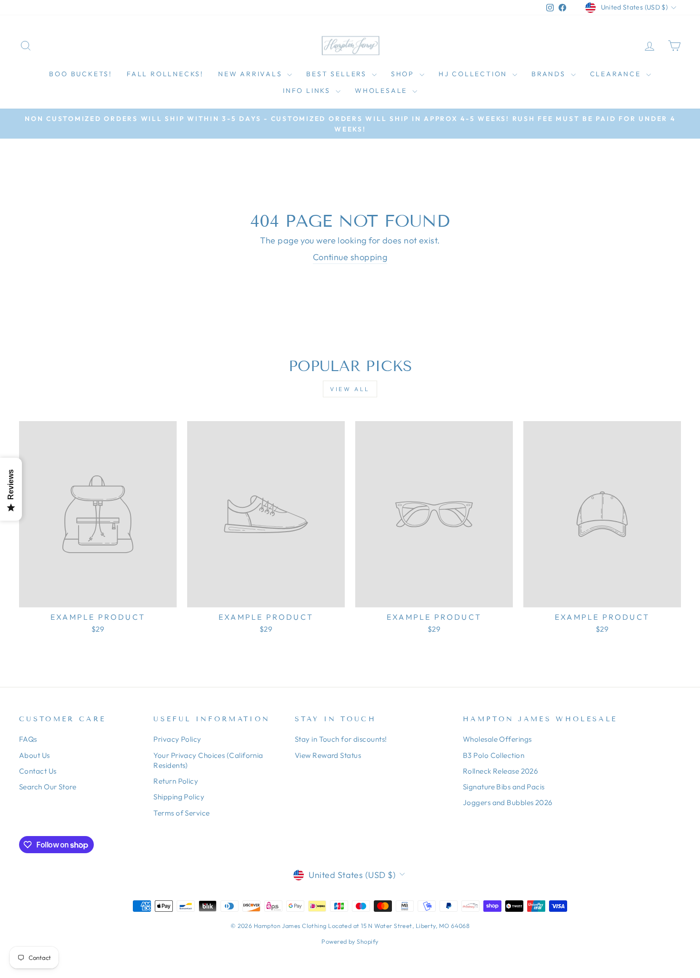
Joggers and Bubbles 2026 (508, 802)
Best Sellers (337, 74)
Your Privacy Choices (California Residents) (208, 760)
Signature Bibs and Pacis (504, 786)
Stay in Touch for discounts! (341, 739)
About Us (34, 755)
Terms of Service (181, 812)
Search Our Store (47, 786)
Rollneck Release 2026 (500, 771)
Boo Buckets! (80, 74)
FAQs (28, 739)
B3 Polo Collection (493, 755)
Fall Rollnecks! (165, 74)
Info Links (308, 90)
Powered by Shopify (349, 941)
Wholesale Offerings (497, 739)
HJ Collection (474, 74)
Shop (404, 74)
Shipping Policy (178, 796)
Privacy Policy (177, 739)
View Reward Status (328, 755)
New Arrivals (251, 74)
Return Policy (175, 781)
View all (350, 389)
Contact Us (38, 771)
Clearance (617, 74)
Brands (550, 74)
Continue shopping (350, 257)
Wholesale (382, 90)
